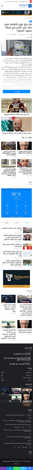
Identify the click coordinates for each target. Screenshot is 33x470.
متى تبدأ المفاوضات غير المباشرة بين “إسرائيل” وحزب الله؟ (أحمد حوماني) (25, 171)
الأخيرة (17, 222)
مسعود (29, 440)
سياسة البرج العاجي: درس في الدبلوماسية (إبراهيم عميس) (9, 153)
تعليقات (6, 222)
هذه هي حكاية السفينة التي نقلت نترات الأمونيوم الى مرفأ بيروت (12, 253)
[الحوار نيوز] (25, 6)
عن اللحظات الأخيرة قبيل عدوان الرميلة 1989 (12, 245)
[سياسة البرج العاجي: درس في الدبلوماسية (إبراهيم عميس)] (8, 146)
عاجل (23, 427)
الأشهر (26, 222)
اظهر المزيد (17, 91)
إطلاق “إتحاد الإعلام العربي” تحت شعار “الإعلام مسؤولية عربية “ (9, 307)
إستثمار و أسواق (27, 377)
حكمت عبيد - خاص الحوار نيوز (25, 34)
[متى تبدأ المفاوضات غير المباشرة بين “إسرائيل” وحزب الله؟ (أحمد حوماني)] (24, 163)
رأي (25, 18)
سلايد (30, 427)
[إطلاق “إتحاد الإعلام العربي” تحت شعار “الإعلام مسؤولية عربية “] (8, 299)
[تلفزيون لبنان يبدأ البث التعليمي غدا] (27, 230)
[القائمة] (2, 6)
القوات (29, 417)
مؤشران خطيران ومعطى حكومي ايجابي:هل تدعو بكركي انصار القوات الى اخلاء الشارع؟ (17, 430)
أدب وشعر (28, 375)
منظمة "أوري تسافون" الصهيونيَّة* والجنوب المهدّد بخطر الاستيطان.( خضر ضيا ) (17, 444)
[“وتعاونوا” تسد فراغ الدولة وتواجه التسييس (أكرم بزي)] (6, 397)
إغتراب (29, 380)
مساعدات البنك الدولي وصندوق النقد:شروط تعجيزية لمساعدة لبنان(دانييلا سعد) (18, 437)
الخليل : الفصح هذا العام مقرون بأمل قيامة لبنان (15, 415)
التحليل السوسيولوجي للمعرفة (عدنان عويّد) (25, 152)
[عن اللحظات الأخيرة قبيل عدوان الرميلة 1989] (27, 246)
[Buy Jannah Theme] (16, 12)
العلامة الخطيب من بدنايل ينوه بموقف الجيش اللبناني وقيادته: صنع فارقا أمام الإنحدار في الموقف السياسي (26, 309)
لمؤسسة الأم (16, 427)
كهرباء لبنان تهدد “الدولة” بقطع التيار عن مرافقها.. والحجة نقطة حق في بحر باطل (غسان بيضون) (9, 172)
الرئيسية (29, 18)
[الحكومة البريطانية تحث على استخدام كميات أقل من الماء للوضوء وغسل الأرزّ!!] (6, 403)
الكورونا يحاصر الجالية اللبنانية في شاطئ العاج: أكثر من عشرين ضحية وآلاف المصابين (12, 237)
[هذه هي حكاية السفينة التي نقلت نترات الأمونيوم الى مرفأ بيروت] (27, 254)
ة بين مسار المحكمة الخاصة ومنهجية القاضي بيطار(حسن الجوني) (18, 424)
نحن (30, 447)
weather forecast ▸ (16, 216)
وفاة (19, 447)
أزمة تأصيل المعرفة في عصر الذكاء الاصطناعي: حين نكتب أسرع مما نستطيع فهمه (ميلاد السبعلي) (8, 334)
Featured (29, 415)
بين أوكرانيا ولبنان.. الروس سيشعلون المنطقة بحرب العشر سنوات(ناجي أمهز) (12, 262)
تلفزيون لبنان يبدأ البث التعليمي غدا (12, 229)
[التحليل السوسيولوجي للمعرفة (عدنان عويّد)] (24, 146)
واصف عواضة (24, 447)
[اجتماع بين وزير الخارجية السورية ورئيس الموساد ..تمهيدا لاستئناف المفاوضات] (27, 391)
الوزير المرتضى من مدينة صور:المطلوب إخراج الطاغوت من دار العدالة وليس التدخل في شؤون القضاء (17, 421)
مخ (30, 433)
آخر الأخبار (28, 372)
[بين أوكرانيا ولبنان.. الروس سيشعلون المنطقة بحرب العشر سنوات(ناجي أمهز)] (27, 263)
